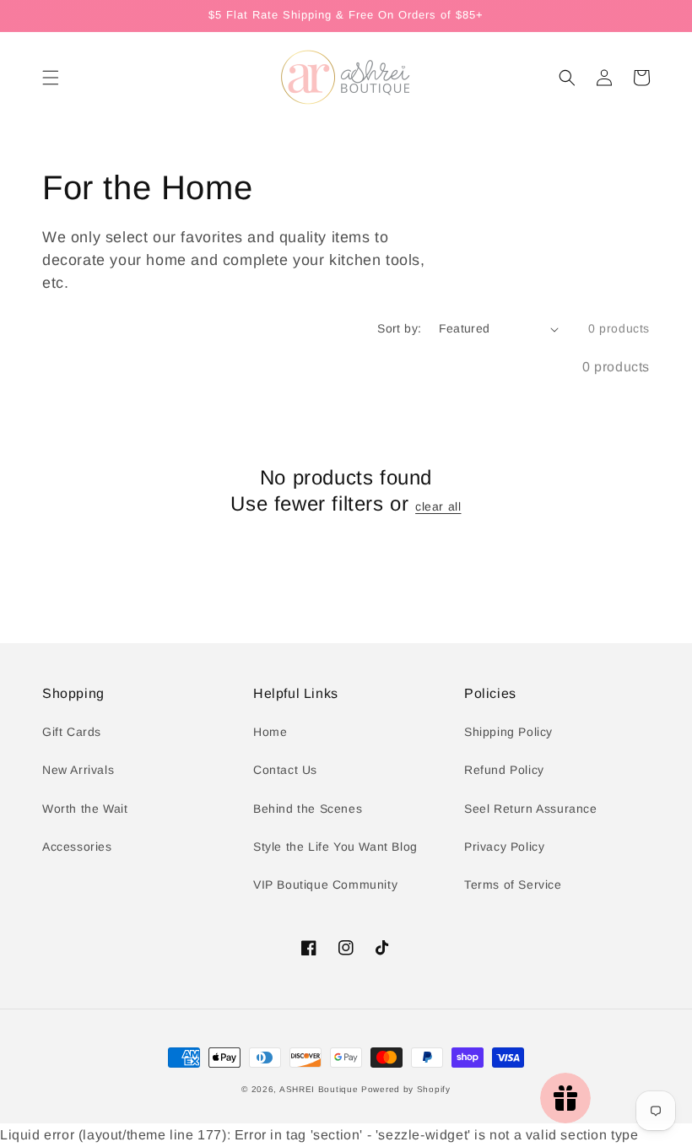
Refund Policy (504, 769)
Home (270, 732)
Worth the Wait (84, 808)
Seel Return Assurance (530, 808)
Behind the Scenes (307, 808)
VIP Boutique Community (325, 884)
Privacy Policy (504, 846)
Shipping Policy (508, 732)
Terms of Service (513, 884)
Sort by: (399, 328)
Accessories (77, 846)
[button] (50, 77)
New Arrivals (78, 769)
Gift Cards (71, 732)
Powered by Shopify (406, 1089)
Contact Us (285, 769)
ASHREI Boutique (319, 1089)
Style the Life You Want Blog (335, 846)
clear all (438, 506)
